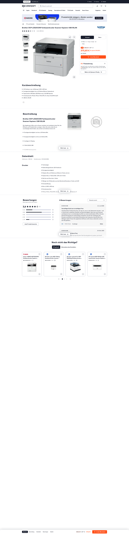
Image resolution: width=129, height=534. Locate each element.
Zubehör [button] (51, 531)
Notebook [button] (34, 10)
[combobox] (96, 200)
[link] (28, 31)
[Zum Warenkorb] (105, 6)
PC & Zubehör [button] (42, 10)
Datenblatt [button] (38, 531)
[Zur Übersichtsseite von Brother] (101, 27)
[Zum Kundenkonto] (97, 6)
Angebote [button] (97, 10)
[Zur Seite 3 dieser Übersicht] (67, 279)
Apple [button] (27, 10)
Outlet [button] (104, 10)
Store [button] (99, 37)
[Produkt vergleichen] (74, 77)
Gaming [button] (50, 10)
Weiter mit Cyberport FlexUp (92, 72)
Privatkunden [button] (26, 1)
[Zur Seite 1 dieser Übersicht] (62, 279)
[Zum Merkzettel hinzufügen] (74, 37)
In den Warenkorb (94, 57)
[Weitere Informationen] (96, 42)
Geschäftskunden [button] (35, 1)
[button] (23, 102)
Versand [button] (87, 37)
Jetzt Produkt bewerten (31, 224)
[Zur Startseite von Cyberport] (29, 6)
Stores (90, 1)
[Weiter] (70, 279)
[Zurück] (58, 279)
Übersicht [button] (25, 531)
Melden (101, 223)
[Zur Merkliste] (101, 6)
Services (97, 1)
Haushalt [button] (77, 10)
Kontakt (104, 1)
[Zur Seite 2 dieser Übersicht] (64, 279)
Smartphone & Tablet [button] (59, 10)
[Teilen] (69, 37)
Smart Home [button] (85, 10)
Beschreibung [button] (31, 531)
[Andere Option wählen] (104, 200)
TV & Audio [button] (70, 10)
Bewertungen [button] (45, 531)
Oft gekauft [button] (56, 247)
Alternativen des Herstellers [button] (68, 247)
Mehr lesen (63, 148)
